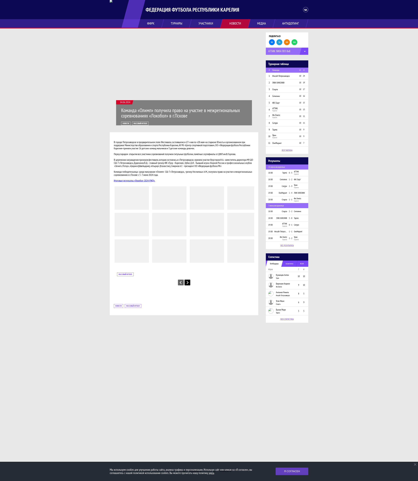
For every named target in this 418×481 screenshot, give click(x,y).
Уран (277, 278)
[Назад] (181, 282)
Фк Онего (279, 287)
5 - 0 (290, 218)
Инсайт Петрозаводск (283, 295)
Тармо (278, 313)
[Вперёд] (187, 282)
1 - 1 (290, 199)
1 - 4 (290, 192)
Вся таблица (287, 150)
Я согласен (292, 471)
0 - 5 (290, 172)
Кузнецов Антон (282, 275)
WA (294, 42)
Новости (126, 123)
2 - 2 (290, 211)
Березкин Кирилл (283, 283)
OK (287, 42)
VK (272, 42)
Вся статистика (287, 319)
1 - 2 (290, 179)
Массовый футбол (140, 123)
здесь (211, 473)
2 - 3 (290, 186)
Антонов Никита (282, 292)
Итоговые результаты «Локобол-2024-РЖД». (134, 180)
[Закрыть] (415, 464)
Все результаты (287, 245)
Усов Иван (280, 301)
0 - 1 (290, 224)
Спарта (278, 304)
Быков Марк (281, 309)
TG (279, 42)
